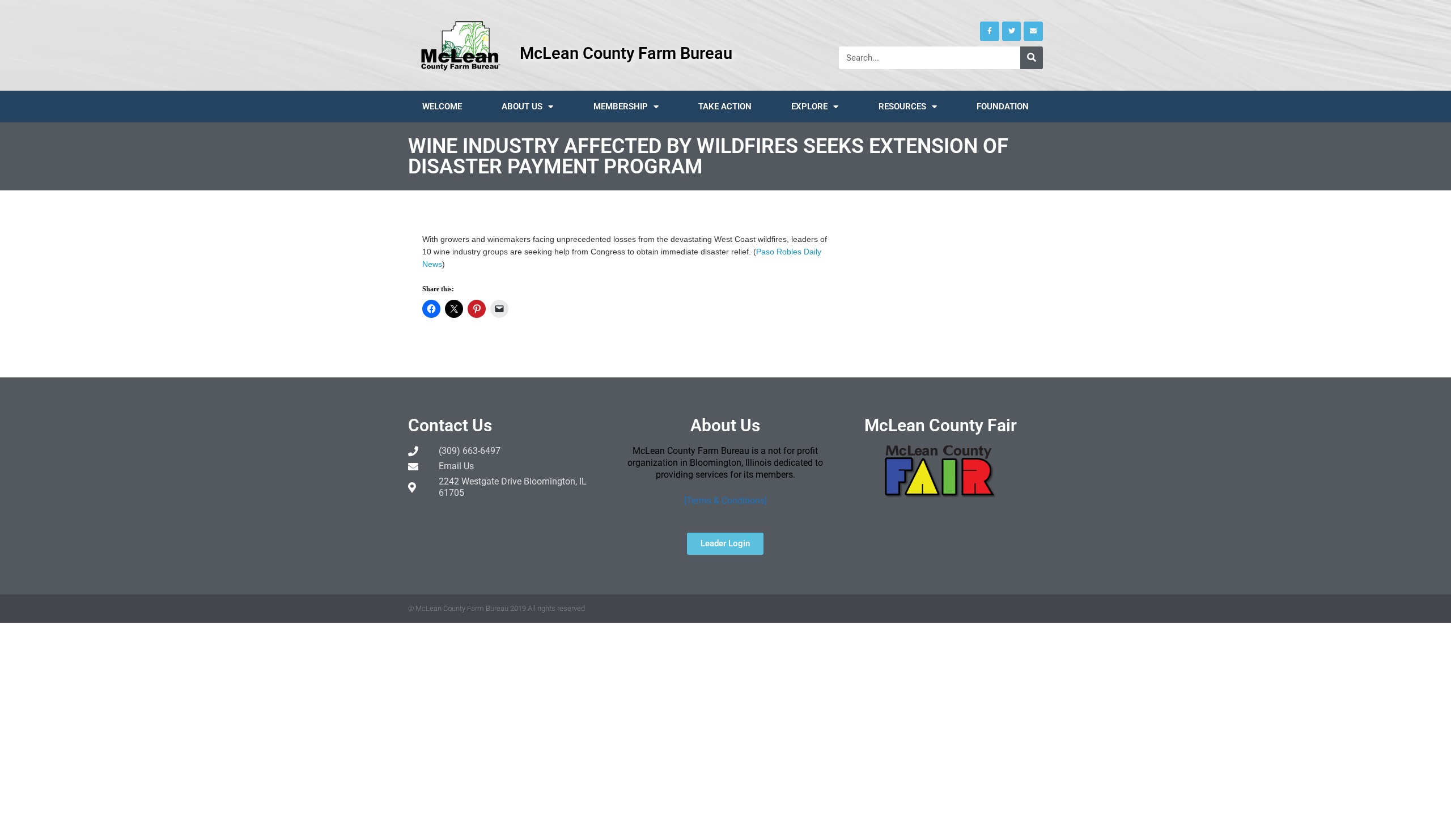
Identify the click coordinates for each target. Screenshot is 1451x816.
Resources (902, 106)
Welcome (442, 106)
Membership (620, 106)
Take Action (725, 106)
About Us (522, 106)
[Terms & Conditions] (725, 500)
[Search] (1031, 57)
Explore (809, 106)
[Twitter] (1011, 31)
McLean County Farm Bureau (626, 53)
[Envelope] (1033, 31)
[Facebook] (989, 31)
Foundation (1003, 106)
